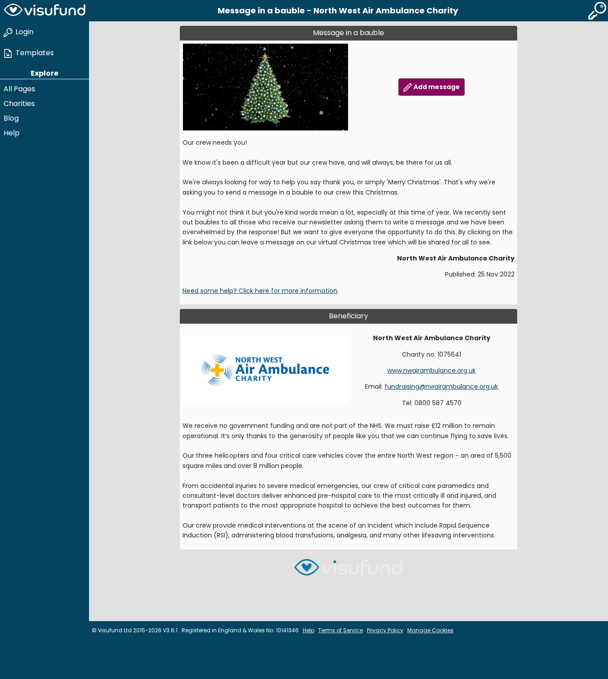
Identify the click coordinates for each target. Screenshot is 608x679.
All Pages (19, 89)
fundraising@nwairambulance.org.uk (441, 386)
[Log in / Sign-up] (597, 10)
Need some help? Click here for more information (259, 290)
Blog (11, 118)
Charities (19, 103)
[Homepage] (44, 10)
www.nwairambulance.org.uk (431, 370)
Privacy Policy (385, 630)
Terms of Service (340, 630)
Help (12, 133)
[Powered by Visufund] (348, 571)
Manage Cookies (430, 630)
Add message (436, 86)
